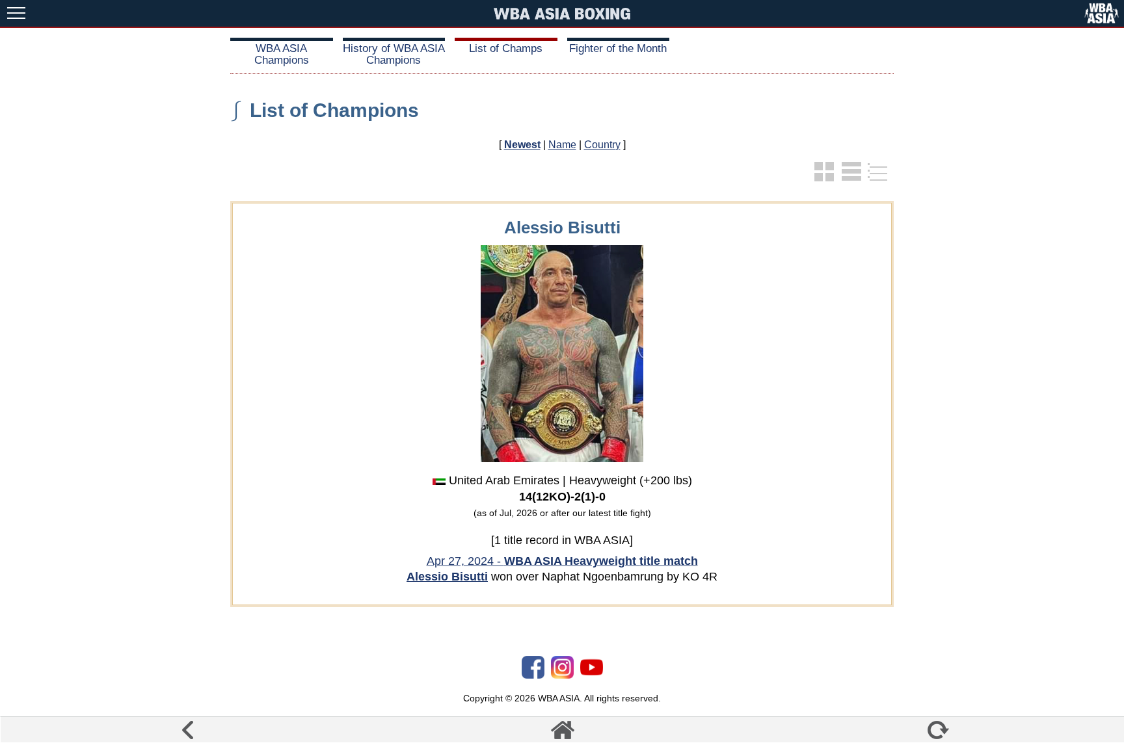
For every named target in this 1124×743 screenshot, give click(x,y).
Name (562, 144)
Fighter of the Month (618, 48)
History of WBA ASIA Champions (394, 54)
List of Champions (334, 110)
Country (602, 144)
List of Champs (505, 48)
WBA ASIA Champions (281, 54)
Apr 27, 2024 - (562, 560)
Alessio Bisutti (447, 576)
